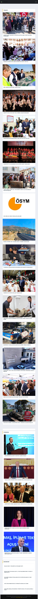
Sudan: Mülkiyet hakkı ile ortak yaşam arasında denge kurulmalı (17, 528)
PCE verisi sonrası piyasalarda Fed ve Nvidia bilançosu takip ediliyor (17, 578)
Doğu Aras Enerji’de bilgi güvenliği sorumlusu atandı (16, 583)
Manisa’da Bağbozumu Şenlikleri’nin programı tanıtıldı (15, 61)
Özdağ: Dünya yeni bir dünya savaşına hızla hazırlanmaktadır (18, 479)
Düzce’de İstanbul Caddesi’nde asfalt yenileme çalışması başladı (18, 422)
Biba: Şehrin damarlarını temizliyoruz (11, 87)
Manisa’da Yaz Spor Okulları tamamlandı (12, 292)
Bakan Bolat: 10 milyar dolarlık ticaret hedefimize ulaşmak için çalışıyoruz (18, 553)
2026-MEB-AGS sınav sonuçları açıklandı (12, 216)
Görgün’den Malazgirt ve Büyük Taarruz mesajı (15, 455)
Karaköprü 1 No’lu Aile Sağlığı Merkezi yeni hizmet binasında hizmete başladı (18, 371)
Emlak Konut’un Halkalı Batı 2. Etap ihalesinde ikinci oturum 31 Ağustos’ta (18, 572)
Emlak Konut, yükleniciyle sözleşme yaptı (13, 566)
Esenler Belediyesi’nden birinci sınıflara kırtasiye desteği (16, 138)
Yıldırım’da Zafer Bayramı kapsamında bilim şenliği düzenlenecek (17, 267)
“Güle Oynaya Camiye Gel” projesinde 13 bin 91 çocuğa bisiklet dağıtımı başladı (17, 190)
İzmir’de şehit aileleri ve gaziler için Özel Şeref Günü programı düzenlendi (17, 36)
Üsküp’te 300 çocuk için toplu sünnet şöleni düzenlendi (16, 112)
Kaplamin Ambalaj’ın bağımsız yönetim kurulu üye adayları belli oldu (18, 589)
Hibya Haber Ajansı (19, 597)
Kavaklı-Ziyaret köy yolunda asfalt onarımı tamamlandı (16, 241)
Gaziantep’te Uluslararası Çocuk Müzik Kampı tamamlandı (16, 164)
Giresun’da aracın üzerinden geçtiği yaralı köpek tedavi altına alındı (17, 319)
